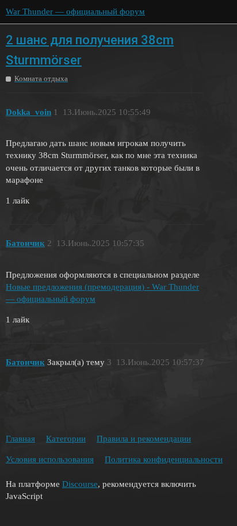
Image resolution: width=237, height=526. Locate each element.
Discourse (80, 484)
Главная (20, 438)
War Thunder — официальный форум (75, 11)
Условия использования (50, 459)
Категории (66, 438)
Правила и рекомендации (144, 438)
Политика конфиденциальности (164, 459)
